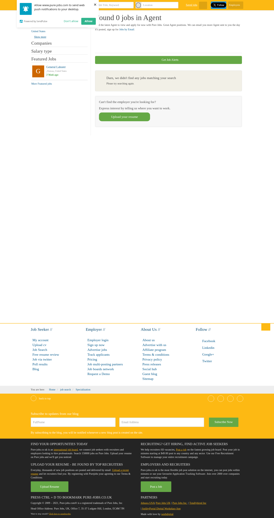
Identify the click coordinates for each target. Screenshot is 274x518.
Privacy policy (152, 359)
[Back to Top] (265, 327)
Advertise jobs (97, 350)
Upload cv (39, 345)
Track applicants (98, 354)
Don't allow (71, 21)
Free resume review (45, 354)
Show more (40, 37)
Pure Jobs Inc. (179, 503)
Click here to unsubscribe (60, 514)
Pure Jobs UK (163, 503)
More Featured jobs (41, 83)
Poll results (40, 364)
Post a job (181, 449)
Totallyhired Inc (197, 503)
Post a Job (156, 486)
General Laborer (56, 67)
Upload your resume (124, 117)
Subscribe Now (224, 422)
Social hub (149, 369)
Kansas (50, 71)
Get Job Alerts (169, 59)
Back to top (44, 398)
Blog (35, 369)
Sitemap (147, 379)
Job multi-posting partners (105, 364)
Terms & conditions (155, 354)
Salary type (41, 51)
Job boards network (100, 369)
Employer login (97, 340)
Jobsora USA (148, 503)
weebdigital (167, 514)
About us (148, 340)
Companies (41, 43)
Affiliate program (154, 350)
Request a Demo (98, 374)
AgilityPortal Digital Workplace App (161, 508)
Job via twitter (42, 359)
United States (61, 71)
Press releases (151, 364)
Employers (234, 5)
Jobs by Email (126, 29)
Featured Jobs (43, 59)
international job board (66, 449)
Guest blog (149, 374)
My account (40, 340)
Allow (88, 21)
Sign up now (96, 345)
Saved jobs (191, 5)
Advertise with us (154, 345)
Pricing (92, 359)
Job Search (39, 350)
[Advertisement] (163, 41)
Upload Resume (49, 486)
